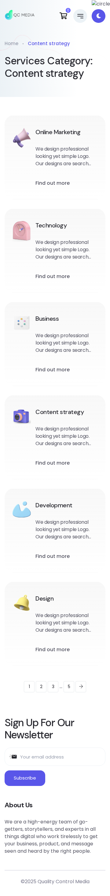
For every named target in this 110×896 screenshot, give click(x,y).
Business (47, 319)
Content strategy (59, 412)
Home (11, 43)
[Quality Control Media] (20, 16)
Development (53, 505)
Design (44, 598)
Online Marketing (57, 132)
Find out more (52, 183)
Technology (51, 225)
